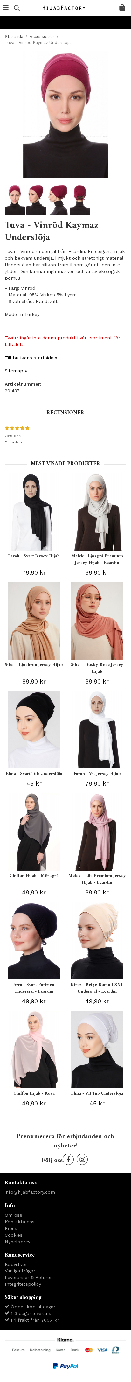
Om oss (13, 1214)
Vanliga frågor (20, 1270)
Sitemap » (16, 370)
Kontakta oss (20, 1221)
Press (11, 1228)
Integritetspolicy (23, 1284)
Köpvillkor (16, 1264)
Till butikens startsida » (31, 357)
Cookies (14, 1235)
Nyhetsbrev (17, 1241)
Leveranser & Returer (28, 1277)
